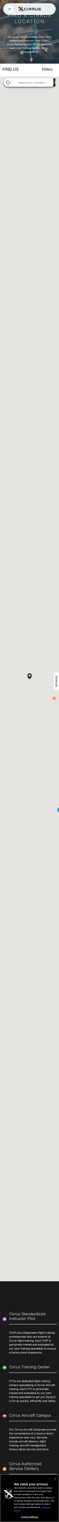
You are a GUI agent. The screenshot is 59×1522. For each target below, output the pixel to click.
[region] (29, 1498)
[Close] (55, 1479)
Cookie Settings (29, 1517)
